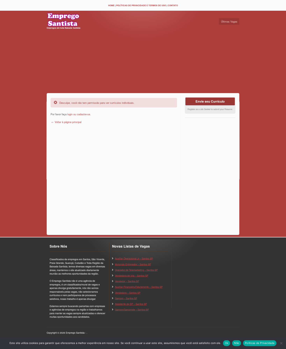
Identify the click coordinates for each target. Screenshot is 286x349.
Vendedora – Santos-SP (127, 292)
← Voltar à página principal (66, 122)
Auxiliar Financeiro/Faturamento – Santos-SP (139, 286)
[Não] (281, 343)
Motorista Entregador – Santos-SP (133, 264)
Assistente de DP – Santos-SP (131, 303)
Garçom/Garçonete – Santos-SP (132, 309)
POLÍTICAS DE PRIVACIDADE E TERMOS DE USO (141, 5)
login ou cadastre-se (78, 114)
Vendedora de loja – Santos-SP (131, 275)
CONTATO (173, 5)
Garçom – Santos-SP (126, 298)
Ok (226, 343)
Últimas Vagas (229, 21)
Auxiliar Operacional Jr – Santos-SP (134, 258)
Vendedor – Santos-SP (127, 281)
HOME (111, 5)
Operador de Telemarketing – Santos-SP (136, 269)
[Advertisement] (143, 62)
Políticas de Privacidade (260, 343)
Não (236, 343)
